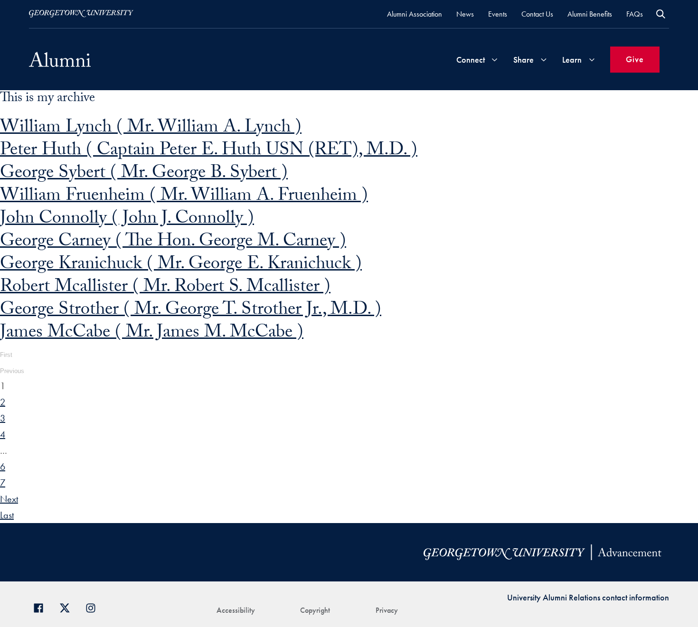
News (465, 14)
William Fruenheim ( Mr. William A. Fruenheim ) (184, 197)
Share (523, 59)
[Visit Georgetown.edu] (81, 14)
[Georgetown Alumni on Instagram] (94, 606)
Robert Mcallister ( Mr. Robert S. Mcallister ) (165, 288)
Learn (572, 59)
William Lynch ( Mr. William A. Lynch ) (151, 128)
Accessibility (236, 610)
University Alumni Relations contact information (588, 597)
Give (635, 59)
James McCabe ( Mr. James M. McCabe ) (151, 333)
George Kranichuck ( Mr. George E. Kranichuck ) (181, 265)
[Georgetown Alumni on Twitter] (68, 606)
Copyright (315, 610)
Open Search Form (660, 14)
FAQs (634, 14)
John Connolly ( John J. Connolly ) (127, 220)
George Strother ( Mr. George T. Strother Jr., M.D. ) (190, 311)
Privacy (387, 610)
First (6, 354)
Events (497, 14)
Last (7, 515)
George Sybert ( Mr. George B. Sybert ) (144, 174)
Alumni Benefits (589, 14)
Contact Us (537, 14)
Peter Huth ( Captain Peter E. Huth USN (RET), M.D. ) (208, 151)
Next (9, 499)
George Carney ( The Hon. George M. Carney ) (173, 242)
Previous (12, 370)
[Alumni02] (60, 59)
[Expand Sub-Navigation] (494, 60)
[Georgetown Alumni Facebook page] (42, 606)
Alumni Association (414, 14)
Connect (470, 59)
